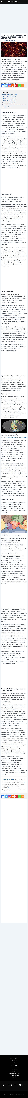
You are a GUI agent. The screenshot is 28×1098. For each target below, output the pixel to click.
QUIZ (14, 1064)
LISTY (14, 1062)
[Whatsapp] (19, 85)
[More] (22, 85)
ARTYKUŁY (14, 1060)
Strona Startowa (14, 1070)
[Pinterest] (16, 85)
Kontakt (14, 1077)
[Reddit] (12, 85)
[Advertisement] (14, 18)
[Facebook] (2, 85)
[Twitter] (6, 85)
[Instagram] (9, 85)
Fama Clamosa (9, 437)
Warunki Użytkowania (14, 1075)
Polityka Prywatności (14, 1073)
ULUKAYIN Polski (14, 2)
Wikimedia (16, 437)
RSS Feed (15, 1085)
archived (4, 790)
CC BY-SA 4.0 (23, 437)
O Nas (14, 1071)
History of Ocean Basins (8, 779)
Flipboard (23, 1085)
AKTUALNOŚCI (14, 1058)
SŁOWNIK (14, 1066)
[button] (26, 2)
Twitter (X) (7, 1085)
